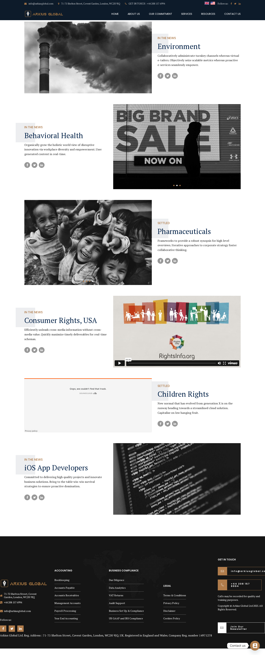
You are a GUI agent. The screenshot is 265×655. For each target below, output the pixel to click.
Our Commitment (160, 14)
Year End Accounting (66, 618)
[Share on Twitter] (168, 76)
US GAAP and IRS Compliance (126, 618)
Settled (164, 223)
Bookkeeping (61, 580)
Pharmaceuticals (184, 231)
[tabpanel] (177, 146)
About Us (134, 14)
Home (115, 14)
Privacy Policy (171, 603)
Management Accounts (67, 603)
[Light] (23, 583)
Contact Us (232, 14)
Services (186, 14)
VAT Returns (116, 595)
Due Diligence (116, 580)
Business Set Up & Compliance (126, 610)
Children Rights (183, 394)
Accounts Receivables (66, 595)
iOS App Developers (56, 467)
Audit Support (117, 603)
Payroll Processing (65, 610)
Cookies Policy (171, 618)
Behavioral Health (53, 135)
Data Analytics (117, 587)
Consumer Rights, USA (60, 320)
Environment (179, 46)
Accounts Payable (64, 587)
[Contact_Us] (255, 645)
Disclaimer (169, 610)
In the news (167, 38)
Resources (208, 14)
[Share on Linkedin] (175, 76)
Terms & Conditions (174, 595)
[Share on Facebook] (160, 76)
